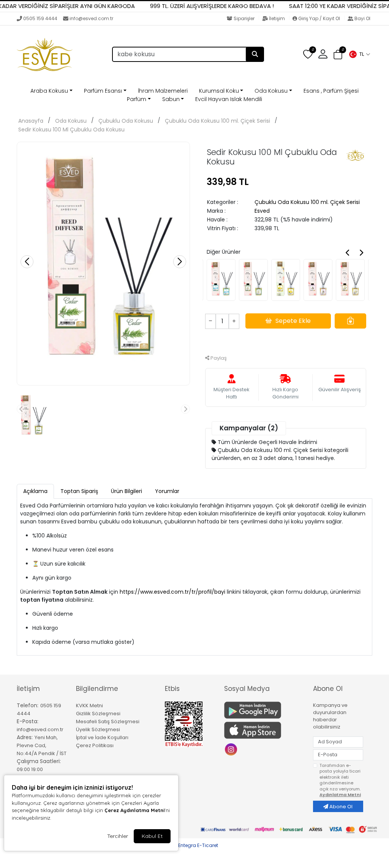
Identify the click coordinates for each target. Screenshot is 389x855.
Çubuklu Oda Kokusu (125, 120)
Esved (262, 211)
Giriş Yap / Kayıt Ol (319, 18)
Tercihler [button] (117, 836)
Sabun (171, 99)
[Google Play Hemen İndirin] (264, 710)
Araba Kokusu (49, 91)
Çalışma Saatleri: (39, 761)
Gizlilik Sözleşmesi (98, 713)
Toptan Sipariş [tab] (79, 491)
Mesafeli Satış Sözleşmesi (107, 721)
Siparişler (244, 18)
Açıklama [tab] (35, 491)
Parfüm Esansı (103, 91)
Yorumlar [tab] (167, 491)
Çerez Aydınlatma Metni (134, 810)
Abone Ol (340, 806)
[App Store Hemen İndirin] (264, 730)
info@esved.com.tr (91, 18)
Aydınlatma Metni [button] (340, 795)
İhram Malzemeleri (163, 91)
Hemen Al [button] (285, 341)
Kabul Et (152, 836)
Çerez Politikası (95, 745)
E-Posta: (27, 721)
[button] (359, 54)
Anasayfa (30, 120)
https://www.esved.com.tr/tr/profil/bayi (172, 592)
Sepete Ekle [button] (293, 320)
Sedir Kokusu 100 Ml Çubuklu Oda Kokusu (71, 129)
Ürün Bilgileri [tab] (126, 491)
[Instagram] (232, 748)
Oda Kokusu (271, 91)
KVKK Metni (89, 705)
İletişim (277, 18)
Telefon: (27, 705)
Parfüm (136, 99)
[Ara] (255, 54)
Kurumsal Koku (219, 91)
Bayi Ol (361, 18)
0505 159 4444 (40, 18)
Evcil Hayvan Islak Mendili (228, 99)
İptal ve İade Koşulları (102, 737)
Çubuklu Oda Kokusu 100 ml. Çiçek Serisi (217, 120)
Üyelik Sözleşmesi (98, 729)
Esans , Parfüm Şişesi (331, 91)
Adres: (25, 737)
